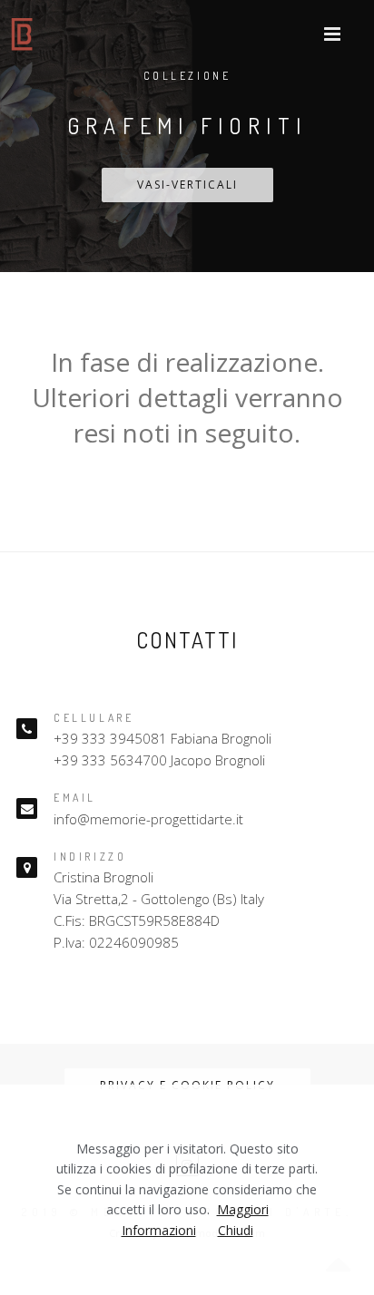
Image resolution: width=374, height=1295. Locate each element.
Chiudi (235, 1230)
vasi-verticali (187, 184)
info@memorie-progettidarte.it (148, 819)
